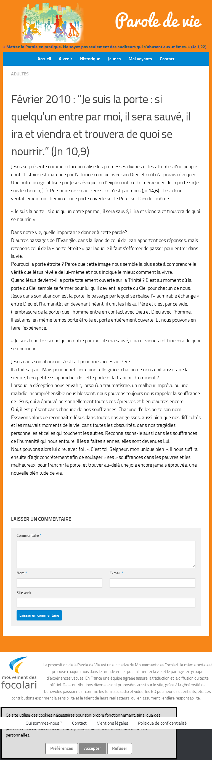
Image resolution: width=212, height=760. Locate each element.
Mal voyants (140, 58)
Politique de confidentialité (162, 723)
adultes (20, 74)
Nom (22, 573)
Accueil (44, 58)
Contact (167, 58)
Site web (24, 592)
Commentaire (29, 535)
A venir (65, 58)
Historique (90, 58)
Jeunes (114, 58)
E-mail (116, 573)
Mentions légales (112, 723)
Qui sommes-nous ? (44, 723)
